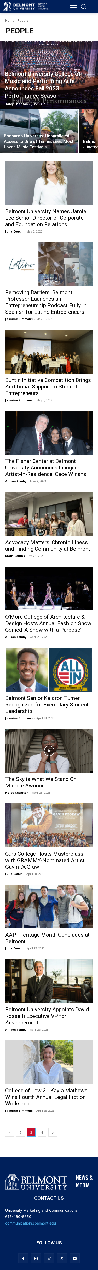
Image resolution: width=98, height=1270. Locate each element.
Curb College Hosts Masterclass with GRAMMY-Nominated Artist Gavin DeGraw (45, 860)
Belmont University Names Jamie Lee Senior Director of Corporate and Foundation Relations (45, 218)
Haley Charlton (16, 793)
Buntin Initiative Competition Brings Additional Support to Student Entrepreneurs (48, 386)
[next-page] (52, 1132)
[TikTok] (49, 1258)
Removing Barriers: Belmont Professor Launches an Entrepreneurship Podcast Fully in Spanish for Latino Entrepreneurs (46, 302)
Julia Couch (14, 231)
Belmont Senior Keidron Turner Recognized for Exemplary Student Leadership (47, 704)
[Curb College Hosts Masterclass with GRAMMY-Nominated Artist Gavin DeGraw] (49, 825)
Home (9, 20)
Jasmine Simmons (19, 319)
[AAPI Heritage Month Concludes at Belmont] (49, 907)
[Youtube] (75, 1258)
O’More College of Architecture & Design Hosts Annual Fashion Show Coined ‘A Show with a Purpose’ (48, 623)
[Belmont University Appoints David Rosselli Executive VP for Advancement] (49, 981)
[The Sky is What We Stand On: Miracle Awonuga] (49, 751)
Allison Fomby (15, 481)
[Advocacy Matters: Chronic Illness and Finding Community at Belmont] (49, 514)
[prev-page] (9, 1132)
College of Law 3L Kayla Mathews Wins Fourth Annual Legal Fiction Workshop (46, 1097)
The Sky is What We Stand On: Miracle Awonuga (41, 782)
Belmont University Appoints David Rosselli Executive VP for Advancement (47, 1016)
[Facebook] (23, 1258)
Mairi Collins (15, 556)
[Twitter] (62, 1258)
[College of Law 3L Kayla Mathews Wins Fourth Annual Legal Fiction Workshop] (49, 1062)
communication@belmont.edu (30, 1223)
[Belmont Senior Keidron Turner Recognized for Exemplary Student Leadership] (49, 670)
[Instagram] (36, 1258)
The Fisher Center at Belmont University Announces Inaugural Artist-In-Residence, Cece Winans (45, 467)
